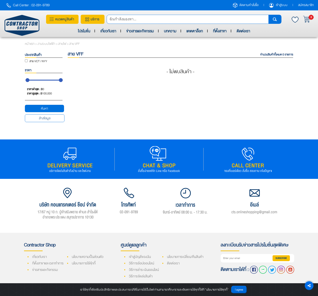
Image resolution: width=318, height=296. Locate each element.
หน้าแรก (29, 43)
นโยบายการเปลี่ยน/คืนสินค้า (185, 256)
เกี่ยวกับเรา (108, 31)
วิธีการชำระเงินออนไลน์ (144, 269)
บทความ (170, 31)
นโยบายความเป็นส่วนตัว (87, 256)
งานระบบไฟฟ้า (46, 43)
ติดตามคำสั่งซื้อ (249, 5)
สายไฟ (62, 43)
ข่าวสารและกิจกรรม (140, 31)
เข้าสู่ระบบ (282, 5)
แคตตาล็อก (194, 31)
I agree (239, 289)
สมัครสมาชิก (306, 5)
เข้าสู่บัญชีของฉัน (140, 256)
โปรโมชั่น (84, 31)
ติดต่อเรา (243, 31)
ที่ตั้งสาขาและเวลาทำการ (48, 263)
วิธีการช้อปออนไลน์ (141, 263)
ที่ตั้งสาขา (219, 31)
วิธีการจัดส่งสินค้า (141, 276)
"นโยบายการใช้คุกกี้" (216, 289)
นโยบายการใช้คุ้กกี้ (84, 263)
